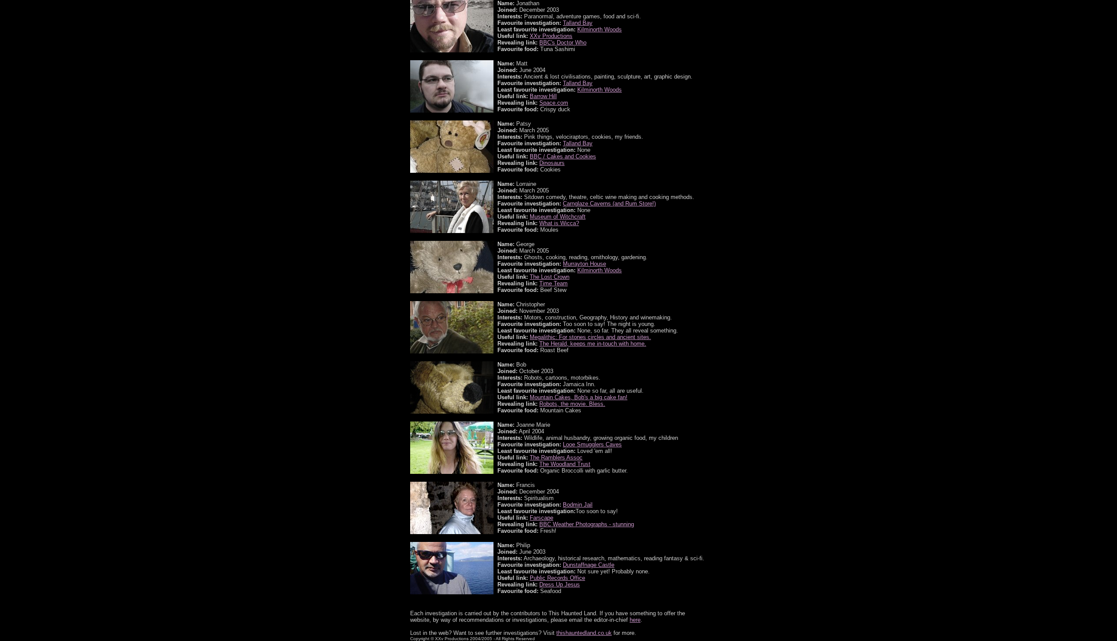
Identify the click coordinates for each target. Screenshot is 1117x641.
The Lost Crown (549, 277)
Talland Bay (578, 23)
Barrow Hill (543, 96)
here (635, 620)
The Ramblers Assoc (556, 457)
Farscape (541, 517)
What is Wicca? (559, 223)
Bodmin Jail (578, 504)
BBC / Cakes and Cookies (563, 156)
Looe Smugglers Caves (592, 444)
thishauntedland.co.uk (584, 633)
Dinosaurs (552, 163)
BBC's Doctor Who (562, 42)
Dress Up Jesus (559, 584)
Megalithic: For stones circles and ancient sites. (590, 337)
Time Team (553, 283)
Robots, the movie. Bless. (572, 404)
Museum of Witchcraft (558, 216)
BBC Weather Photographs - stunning (586, 524)
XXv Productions (551, 36)
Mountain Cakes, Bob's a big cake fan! (578, 397)
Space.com (553, 102)
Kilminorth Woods (599, 29)
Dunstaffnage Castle (588, 565)
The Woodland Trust (564, 464)
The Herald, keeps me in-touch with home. (592, 343)
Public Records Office (557, 578)
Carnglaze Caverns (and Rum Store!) (609, 203)
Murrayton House (584, 264)
